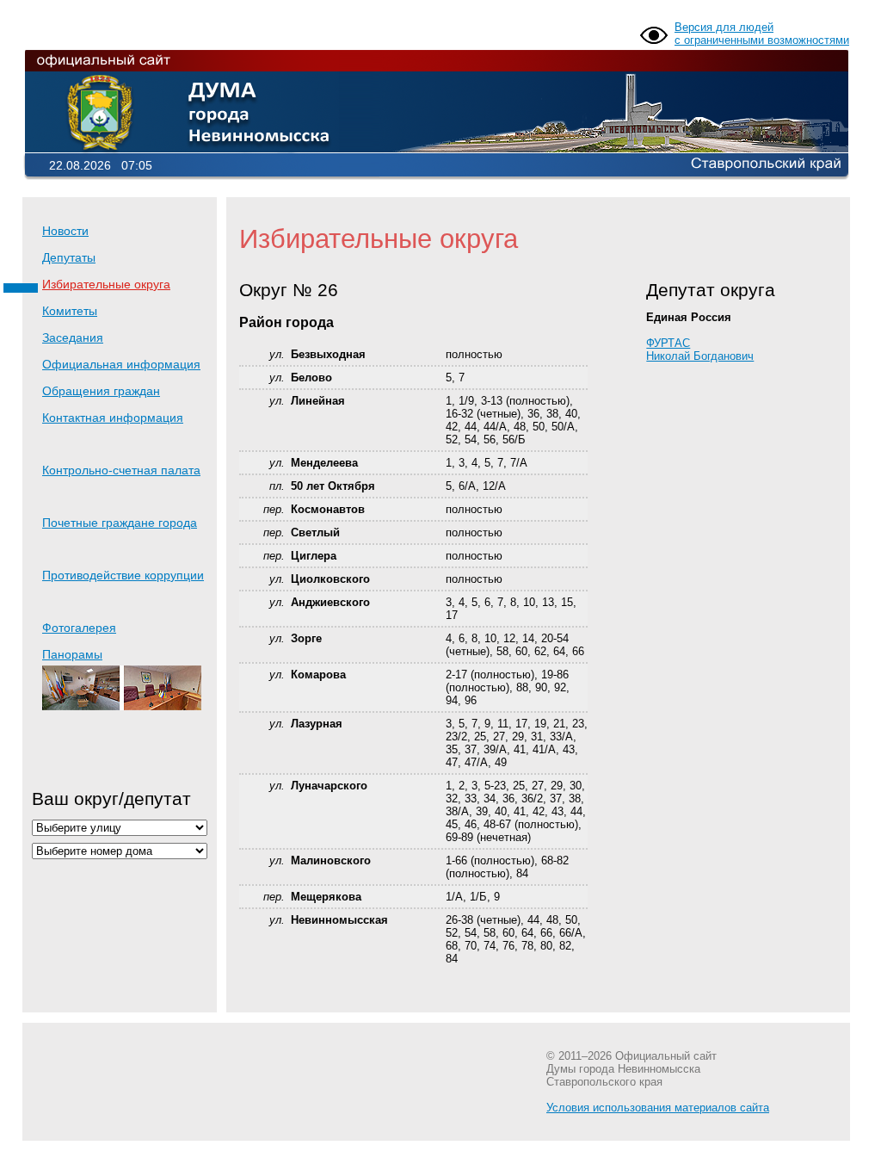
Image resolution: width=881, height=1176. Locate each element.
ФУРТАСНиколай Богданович (700, 349)
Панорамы (72, 654)
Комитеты (69, 311)
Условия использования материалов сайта (657, 1107)
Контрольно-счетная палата (121, 470)
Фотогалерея (79, 627)
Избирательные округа (106, 284)
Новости (65, 231)
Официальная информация (121, 364)
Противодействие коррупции (123, 575)
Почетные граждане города (119, 522)
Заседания (72, 337)
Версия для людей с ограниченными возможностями (762, 33)
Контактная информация (112, 417)
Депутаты (68, 257)
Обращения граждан (101, 391)
